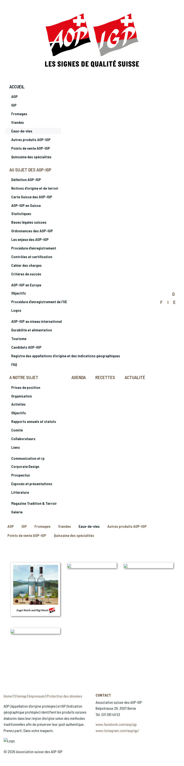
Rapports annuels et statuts (33, 421)
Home (8, 696)
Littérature (20, 492)
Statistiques (21, 213)
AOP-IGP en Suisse (26, 205)
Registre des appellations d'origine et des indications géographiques (65, 355)
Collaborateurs (23, 438)
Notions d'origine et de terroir (34, 188)
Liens (15, 447)
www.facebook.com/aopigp (116, 724)
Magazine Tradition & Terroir (34, 503)
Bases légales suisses (28, 222)
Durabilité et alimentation (31, 330)
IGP (14, 105)
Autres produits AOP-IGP (31, 139)
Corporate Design (25, 466)
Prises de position (25, 387)
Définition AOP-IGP (26, 179)
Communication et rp (28, 458)
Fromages (19, 113)
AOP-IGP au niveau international (36, 321)
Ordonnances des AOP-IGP (32, 230)
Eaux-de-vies (21, 131)
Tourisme (18, 338)
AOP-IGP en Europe (26, 285)
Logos (16, 310)
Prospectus (20, 475)
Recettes (105, 377)
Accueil (17, 86)
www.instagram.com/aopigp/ (117, 730)
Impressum (37, 696)
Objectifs (18, 293)
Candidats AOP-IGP (26, 347)
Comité (17, 430)
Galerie (17, 512)
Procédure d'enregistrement (33, 248)
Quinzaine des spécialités (31, 156)
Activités (18, 404)
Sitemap (20, 696)
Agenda (78, 377)
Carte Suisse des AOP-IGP (31, 196)
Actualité (135, 377)
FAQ (14, 364)
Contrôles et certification (31, 256)
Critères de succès (26, 274)
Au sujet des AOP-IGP (30, 169)
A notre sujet (23, 377)
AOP (14, 96)
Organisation (21, 396)
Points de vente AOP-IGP (30, 148)
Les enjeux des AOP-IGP (30, 239)
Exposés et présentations (31, 483)
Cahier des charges (26, 265)
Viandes (17, 122)
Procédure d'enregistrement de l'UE (39, 301)
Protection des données (64, 696)
